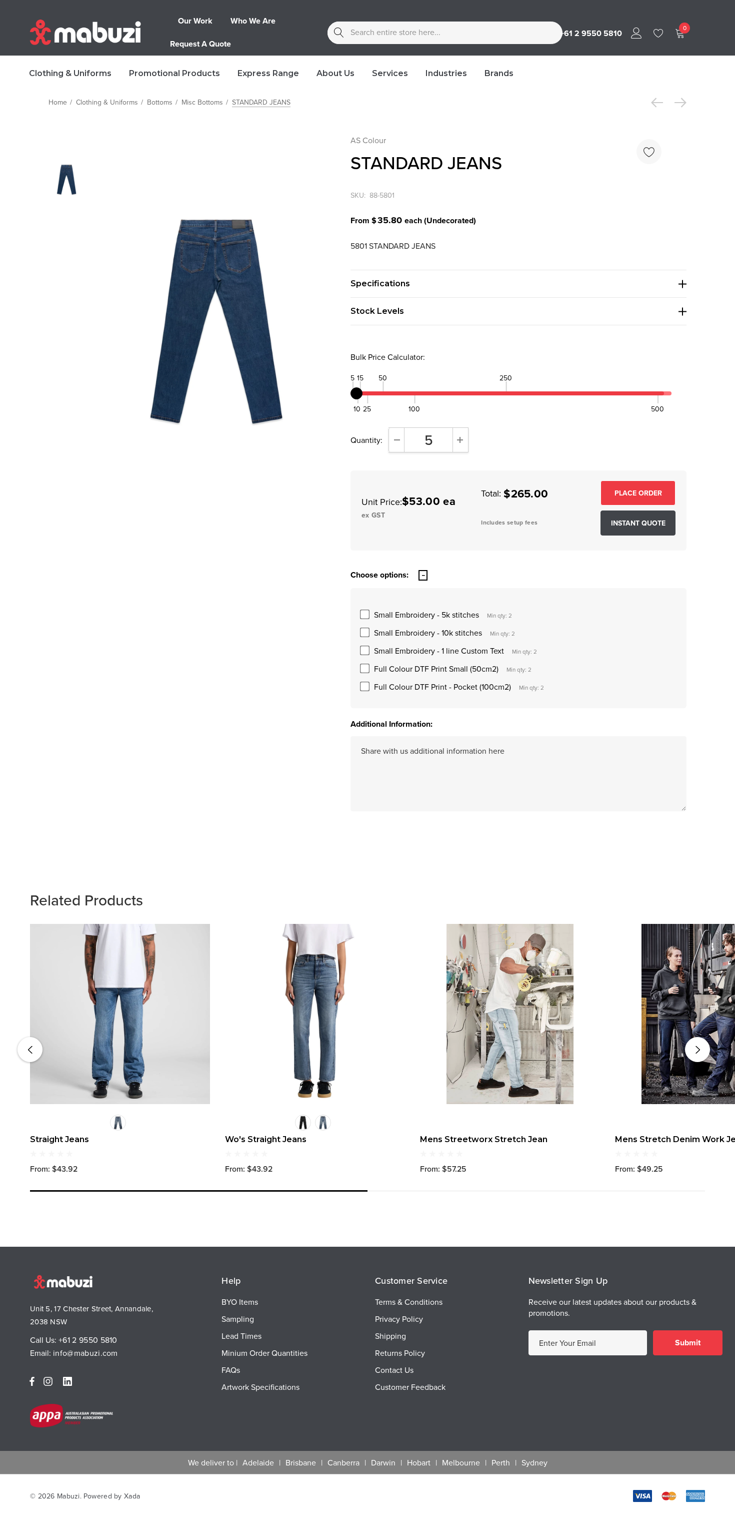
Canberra (344, 1462)
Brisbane (301, 1462)
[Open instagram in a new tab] (50, 1381)
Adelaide (258, 1462)
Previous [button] (30, 1049)
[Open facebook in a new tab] (32, 1381)
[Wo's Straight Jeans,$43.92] (315, 1014)
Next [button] (697, 1049)
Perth (501, 1462)
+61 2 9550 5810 (88, 1339)
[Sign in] (635, 32)
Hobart (418, 1462)
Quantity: (366, 439)
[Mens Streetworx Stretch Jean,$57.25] (510, 1014)
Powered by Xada (112, 1496)
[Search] (339, 33)
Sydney (535, 1462)
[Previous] (659, 103)
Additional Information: (391, 724)
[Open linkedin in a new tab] (69, 1381)
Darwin (383, 1462)
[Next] (678, 103)
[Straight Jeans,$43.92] (120, 1014)
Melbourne (461, 1462)
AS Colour (368, 140)
